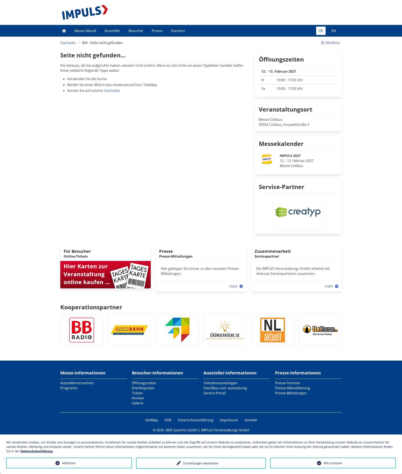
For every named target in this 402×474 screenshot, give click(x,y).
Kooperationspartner (91, 307)
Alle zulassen (333, 463)
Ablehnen (69, 463)
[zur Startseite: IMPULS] (85, 12)
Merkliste (332, 42)
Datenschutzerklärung (195, 420)
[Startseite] (64, 31)
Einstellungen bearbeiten (201, 463)
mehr (234, 286)
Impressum (229, 420)
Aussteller (112, 30)
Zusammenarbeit (273, 251)
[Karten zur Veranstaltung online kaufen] (105, 274)
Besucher (136, 30)
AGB (168, 420)
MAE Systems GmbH (182, 430)
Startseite (68, 42)
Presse (157, 30)
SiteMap (151, 420)
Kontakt (251, 420)
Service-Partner (281, 187)
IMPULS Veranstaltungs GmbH (225, 430)
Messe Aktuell (85, 30)
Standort (178, 30)
